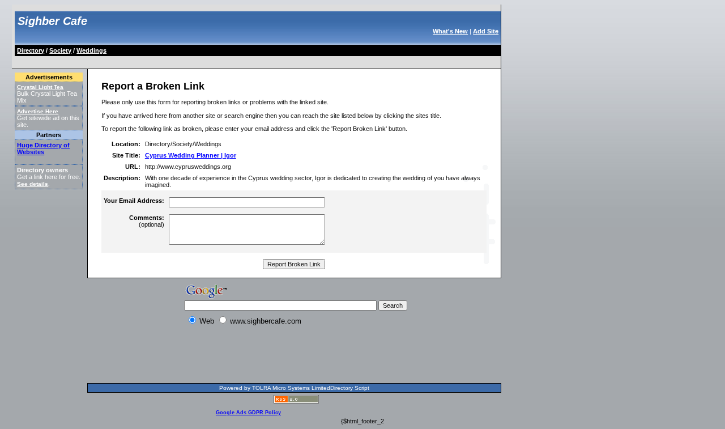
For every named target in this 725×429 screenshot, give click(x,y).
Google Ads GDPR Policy (248, 412)
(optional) (146, 221)
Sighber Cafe (52, 21)
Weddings (91, 50)
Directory (30, 50)
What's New (450, 31)
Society (60, 50)
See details (32, 184)
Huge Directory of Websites (43, 148)
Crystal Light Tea (40, 87)
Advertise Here (37, 111)
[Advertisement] (222, 60)
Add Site (485, 31)
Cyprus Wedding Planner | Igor (190, 155)
